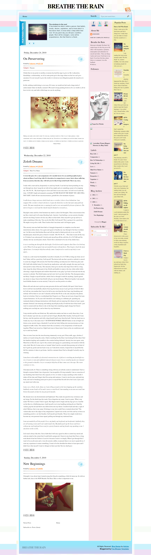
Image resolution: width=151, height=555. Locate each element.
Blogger (104, 222)
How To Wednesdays (96, 160)
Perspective (93, 176)
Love (91, 167)
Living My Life (94, 163)
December (97, 205)
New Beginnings (34, 463)
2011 (93, 198)
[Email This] (24, 148)
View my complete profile (99, 37)
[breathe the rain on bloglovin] (99, 119)
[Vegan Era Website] (97, 124)
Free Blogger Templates (120, 549)
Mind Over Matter (35, 171)
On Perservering (34, 58)
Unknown (96, 34)
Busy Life (93, 154)
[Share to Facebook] (31, 148)
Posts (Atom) (36, 527)
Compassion (94, 157)
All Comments (97, 235)
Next (33, 43)
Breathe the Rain (76, 6)
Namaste (32, 68)
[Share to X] (29, 148)
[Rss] (128, 12)
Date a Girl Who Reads (121, 27)
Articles (126, 546)
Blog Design (116, 546)
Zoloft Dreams (32, 161)
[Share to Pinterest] (33, 148)
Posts (94, 231)
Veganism (93, 179)
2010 (93, 202)
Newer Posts (27, 523)
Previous (29, 43)
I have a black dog (126, 253)
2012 (93, 195)
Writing (92, 186)
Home (25, 16)
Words (92, 182)
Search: (94, 16)
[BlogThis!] (26, 148)
